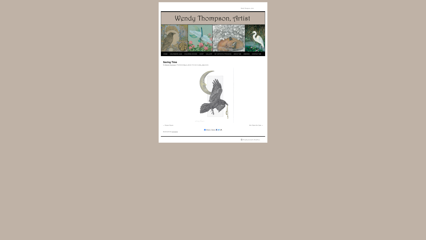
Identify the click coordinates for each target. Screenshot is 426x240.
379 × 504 (201, 65)
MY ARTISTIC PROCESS (223, 54)
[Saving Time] (213, 96)
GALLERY (209, 54)
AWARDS (247, 54)
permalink (175, 132)
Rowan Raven (169, 125)
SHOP (201, 54)
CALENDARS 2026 (176, 54)
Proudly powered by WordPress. (251, 140)
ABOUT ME (237, 54)
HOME (165, 54)
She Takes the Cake (255, 125)
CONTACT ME (256, 54)
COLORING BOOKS (190, 54)
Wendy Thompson (170, 65)
